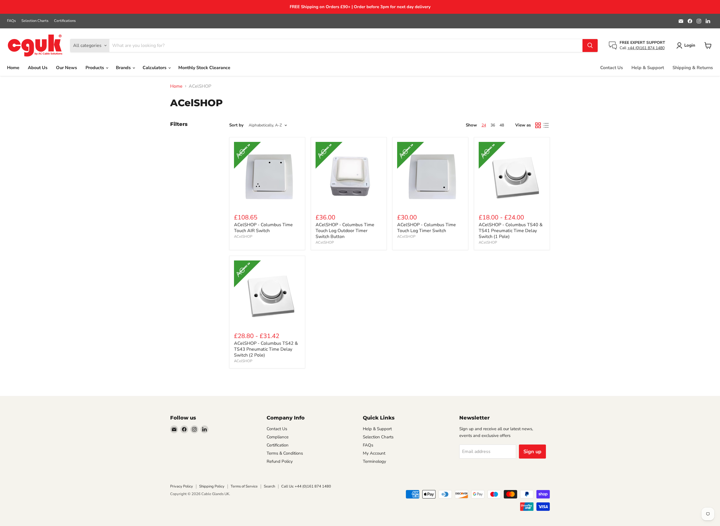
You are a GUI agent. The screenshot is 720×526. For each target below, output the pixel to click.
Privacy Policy (181, 486)
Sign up (532, 451)
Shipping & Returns (692, 68)
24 (484, 125)
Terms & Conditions (285, 453)
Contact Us (611, 68)
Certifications (65, 21)
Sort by (236, 125)
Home (13, 68)
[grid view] (538, 125)
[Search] (590, 45)
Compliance (278, 437)
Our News (66, 68)
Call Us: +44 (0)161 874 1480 (306, 486)
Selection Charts (34, 21)
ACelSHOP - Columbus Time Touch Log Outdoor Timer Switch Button (345, 231)
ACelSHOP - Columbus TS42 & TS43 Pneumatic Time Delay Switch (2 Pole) (266, 349)
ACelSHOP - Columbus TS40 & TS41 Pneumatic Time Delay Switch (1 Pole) (511, 231)
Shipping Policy (211, 486)
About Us (38, 68)
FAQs (11, 21)
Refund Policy (280, 461)
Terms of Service (244, 486)
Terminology (374, 461)
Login (689, 45)
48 (502, 125)
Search (269, 486)
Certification (278, 445)
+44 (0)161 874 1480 (646, 48)
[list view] (546, 125)
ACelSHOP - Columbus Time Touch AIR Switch (263, 228)
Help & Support (647, 68)
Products (95, 68)
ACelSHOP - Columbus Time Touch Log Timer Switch (426, 228)
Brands (124, 68)
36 (492, 125)
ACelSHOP (243, 236)
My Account (374, 453)
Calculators (155, 68)
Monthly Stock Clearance (204, 68)
